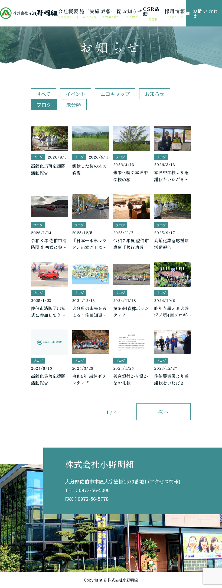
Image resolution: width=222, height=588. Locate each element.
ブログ (44, 104)
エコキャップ (115, 93)
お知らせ (154, 93)
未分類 (73, 104)
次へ (163, 411)
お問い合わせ (202, 13)
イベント (75, 93)
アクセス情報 (164, 481)
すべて (44, 93)
